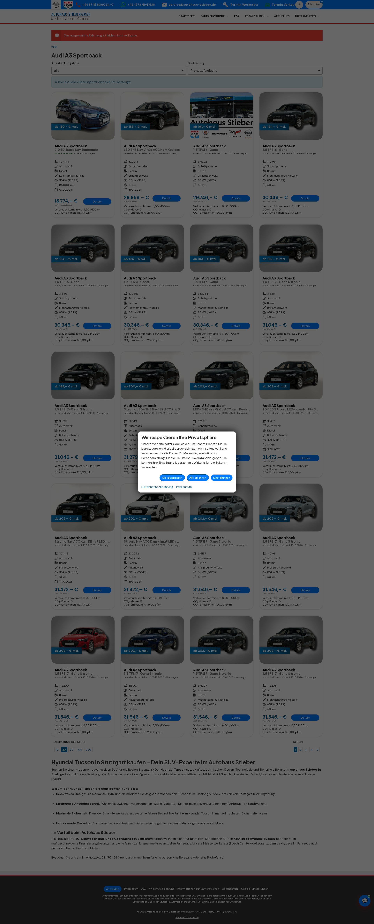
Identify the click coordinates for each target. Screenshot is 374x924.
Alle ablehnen (197, 477)
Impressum (184, 487)
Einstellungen (221, 477)
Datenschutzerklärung (157, 487)
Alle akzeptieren (172, 477)
